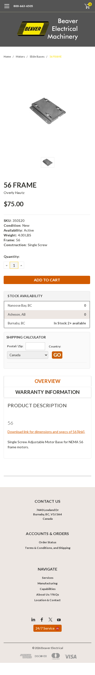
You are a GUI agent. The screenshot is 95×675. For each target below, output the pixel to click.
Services (47, 578)
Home (7, 56)
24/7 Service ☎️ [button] (47, 628)
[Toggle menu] (6, 8)
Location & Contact (47, 600)
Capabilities (48, 589)
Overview (47, 381)
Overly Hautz (14, 192)
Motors (20, 56)
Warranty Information (47, 392)
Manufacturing (47, 583)
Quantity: (11, 256)
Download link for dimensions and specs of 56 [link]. (46, 432)
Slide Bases (37, 56)
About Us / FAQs (47, 594)
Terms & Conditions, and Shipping (47, 548)
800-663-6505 (23, 6)
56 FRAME (55, 56)
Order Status (47, 542)
